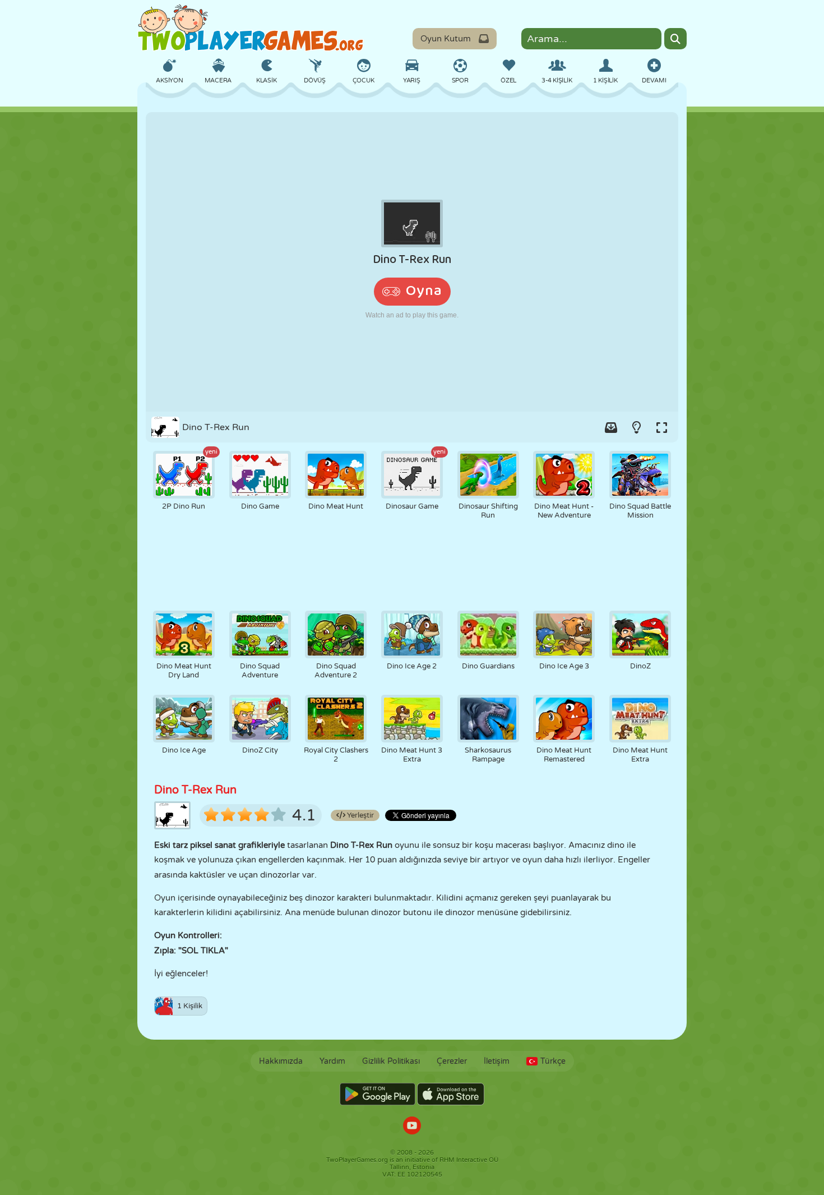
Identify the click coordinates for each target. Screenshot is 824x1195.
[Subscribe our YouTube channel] (412, 1127)
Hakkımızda (281, 1061)
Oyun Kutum (445, 39)
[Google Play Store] (377, 1094)
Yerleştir (359, 815)
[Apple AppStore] (450, 1094)
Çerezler (452, 1061)
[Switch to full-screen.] (661, 427)
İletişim (497, 1061)
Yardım (332, 1061)
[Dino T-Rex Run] (412, 262)
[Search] (675, 38)
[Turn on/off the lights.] (636, 427)
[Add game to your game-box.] (611, 427)
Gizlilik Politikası (391, 1061)
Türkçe (553, 1061)
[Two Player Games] (250, 28)
